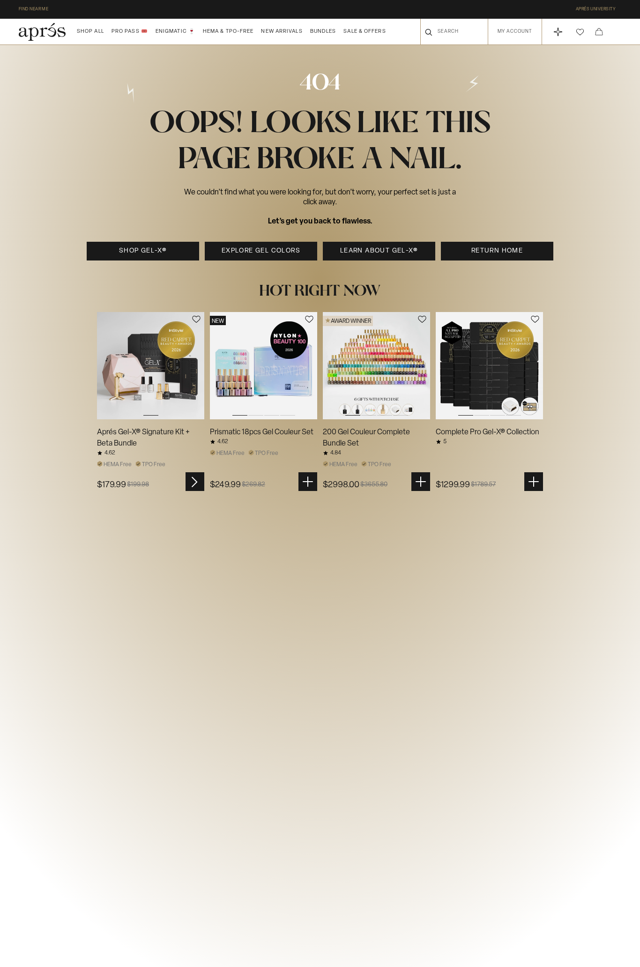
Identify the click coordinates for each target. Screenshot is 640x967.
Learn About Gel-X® (379, 250)
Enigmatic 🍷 (175, 31)
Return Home (497, 250)
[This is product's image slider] (150, 365)
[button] (580, 32)
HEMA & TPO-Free (228, 31)
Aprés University (596, 9)
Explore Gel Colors (261, 250)
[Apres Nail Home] (42, 32)
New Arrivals (281, 31)
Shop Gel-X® (143, 250)
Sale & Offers (364, 31)
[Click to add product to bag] (307, 481)
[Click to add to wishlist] (196, 319)
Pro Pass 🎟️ (130, 31)
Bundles (323, 31)
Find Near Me (33, 9)
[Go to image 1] (150, 365)
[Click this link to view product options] (195, 481)
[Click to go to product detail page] (150, 365)
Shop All (90, 31)
